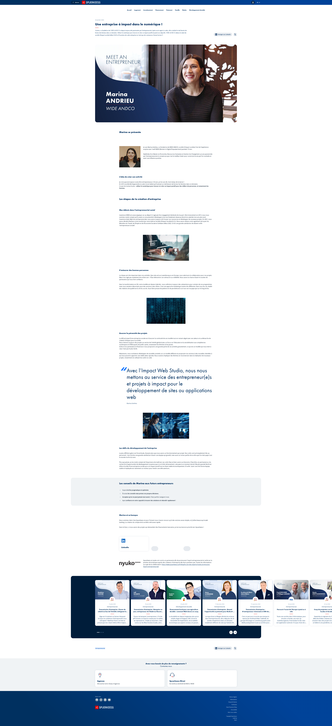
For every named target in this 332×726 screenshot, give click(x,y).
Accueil (129, 10)
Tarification (234, 704)
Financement (159, 10)
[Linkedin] (105, 700)
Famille (177, 10)
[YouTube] (109, 700)
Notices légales (233, 697)
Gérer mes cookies (232, 712)
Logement (137, 10)
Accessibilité (234, 709)
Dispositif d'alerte (232, 702)
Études (184, 10)
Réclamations (233, 699)
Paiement (169, 10)
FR (257, 2)
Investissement (148, 10)
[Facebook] (97, 700)
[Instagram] (101, 700)
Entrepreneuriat (100, 648)
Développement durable (197, 10)
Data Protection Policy (231, 707)
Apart (235, 720)
